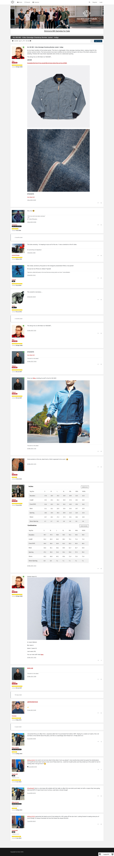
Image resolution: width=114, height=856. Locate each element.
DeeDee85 (15, 774)
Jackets (16, 40)
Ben (13, 473)
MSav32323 (15, 748)
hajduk (14, 279)
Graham (14, 716)
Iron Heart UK (31, 197)
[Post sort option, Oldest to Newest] (92, 41)
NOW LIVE (30, 668)
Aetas (13, 306)
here (42, 654)
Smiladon (14, 224)
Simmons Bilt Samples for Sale (57, 31)
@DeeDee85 (16, 805)
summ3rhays (15, 255)
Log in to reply (98, 41)
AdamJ (14, 366)
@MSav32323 (16, 777)
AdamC (14, 499)
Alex (13, 61)
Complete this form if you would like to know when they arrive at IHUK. (47, 63)
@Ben (34, 378)
